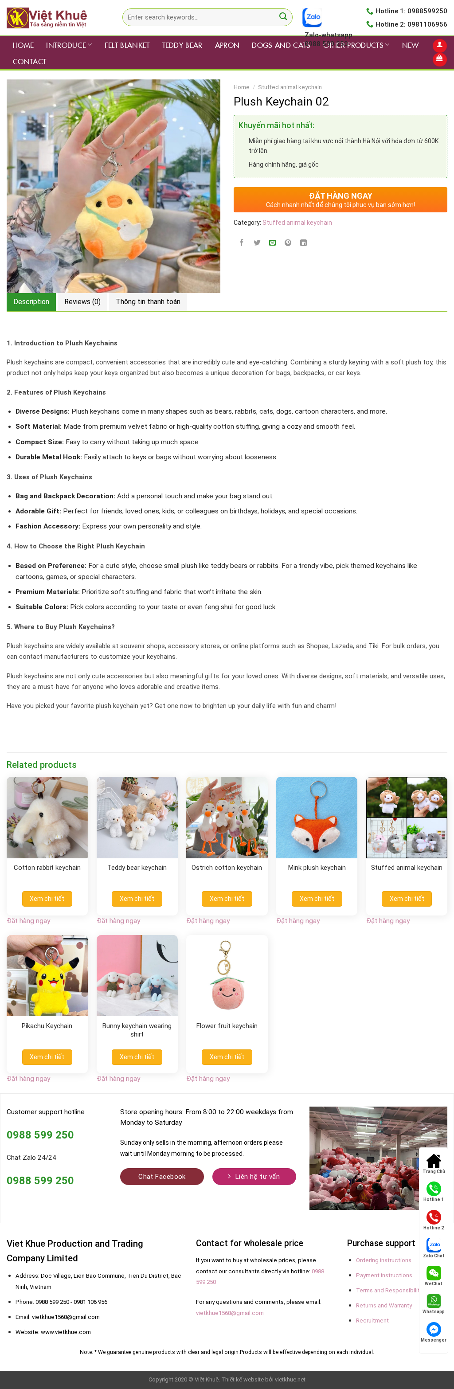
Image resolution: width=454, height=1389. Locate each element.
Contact (29, 61)
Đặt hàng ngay (28, 921)
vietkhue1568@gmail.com (230, 1313)
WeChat (433, 1283)
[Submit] (283, 17)
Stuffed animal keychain (290, 87)
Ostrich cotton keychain (227, 868)
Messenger (433, 1340)
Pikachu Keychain (47, 1026)
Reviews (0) (82, 301)
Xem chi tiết (47, 898)
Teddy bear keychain (137, 868)
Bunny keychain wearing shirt (137, 1030)
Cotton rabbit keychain (47, 868)
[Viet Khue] (51, 17)
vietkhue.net (290, 1379)
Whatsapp (434, 1311)
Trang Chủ (434, 1171)
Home (23, 45)
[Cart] (439, 60)
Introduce (66, 45)
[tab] (31, 302)
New (410, 45)
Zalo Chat (434, 1255)
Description (31, 301)
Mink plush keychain (317, 868)
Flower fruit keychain (227, 1026)
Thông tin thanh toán (148, 301)
